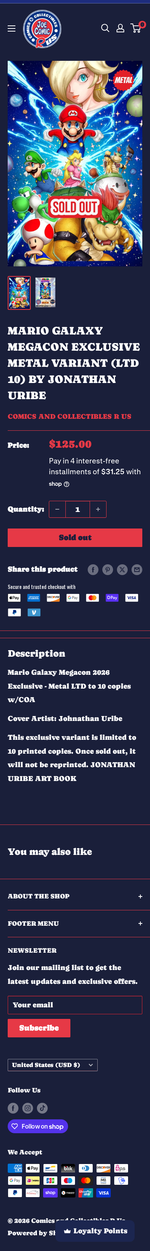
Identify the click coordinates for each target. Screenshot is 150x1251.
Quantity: (26, 509)
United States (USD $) (46, 1065)
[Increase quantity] (98, 509)
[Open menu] (11, 28)
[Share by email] (137, 569)
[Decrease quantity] (57, 509)
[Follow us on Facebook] (13, 1108)
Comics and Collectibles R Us (70, 416)
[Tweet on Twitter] (122, 569)
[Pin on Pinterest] (107, 569)
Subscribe (39, 1028)
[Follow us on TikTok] (42, 1108)
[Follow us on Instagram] (27, 1108)
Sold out (75, 537)
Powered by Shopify (41, 1233)
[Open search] (105, 28)
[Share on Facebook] (93, 569)
